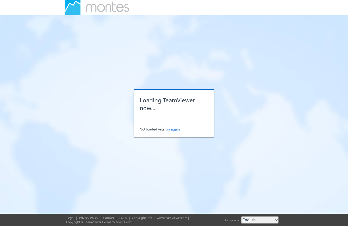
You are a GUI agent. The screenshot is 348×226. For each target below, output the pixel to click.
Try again (172, 129)
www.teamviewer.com (172, 218)
